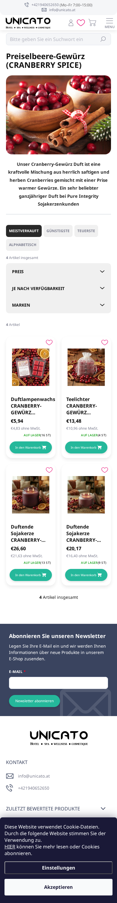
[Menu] (109, 22)
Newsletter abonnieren (34, 700)
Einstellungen (58, 867)
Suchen (103, 39)
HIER (9, 846)
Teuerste (86, 230)
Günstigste (58, 230)
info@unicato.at (34, 776)
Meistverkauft (24, 230)
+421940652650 (33, 788)
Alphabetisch (22, 244)
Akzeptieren (58, 887)
